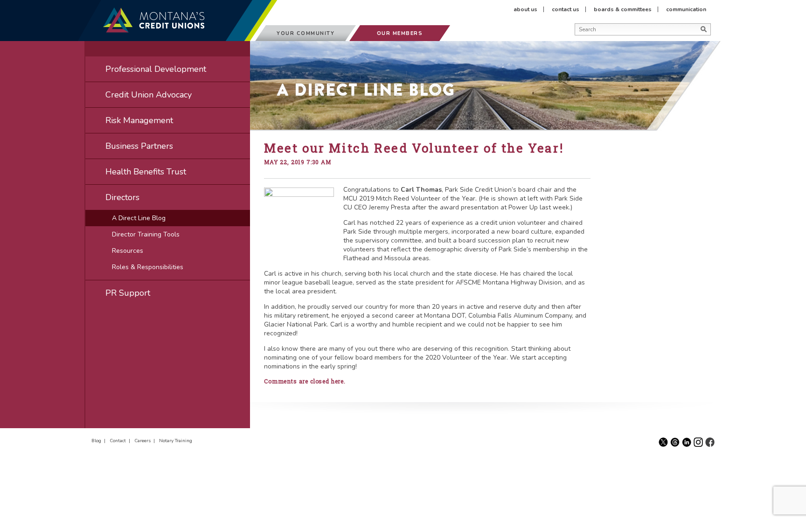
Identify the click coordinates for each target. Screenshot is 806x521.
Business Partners (139, 146)
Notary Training (175, 441)
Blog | (99, 441)
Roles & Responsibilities (147, 267)
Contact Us (565, 9)
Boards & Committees (623, 9)
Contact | (121, 441)
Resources (127, 250)
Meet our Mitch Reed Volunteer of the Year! (413, 148)
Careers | (146, 441)
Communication (686, 9)
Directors (122, 197)
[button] (577, 41)
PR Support (127, 293)
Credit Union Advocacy (148, 94)
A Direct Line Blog (139, 218)
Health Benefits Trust (145, 171)
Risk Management (139, 120)
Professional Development (155, 69)
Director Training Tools (146, 234)
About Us (525, 9)
